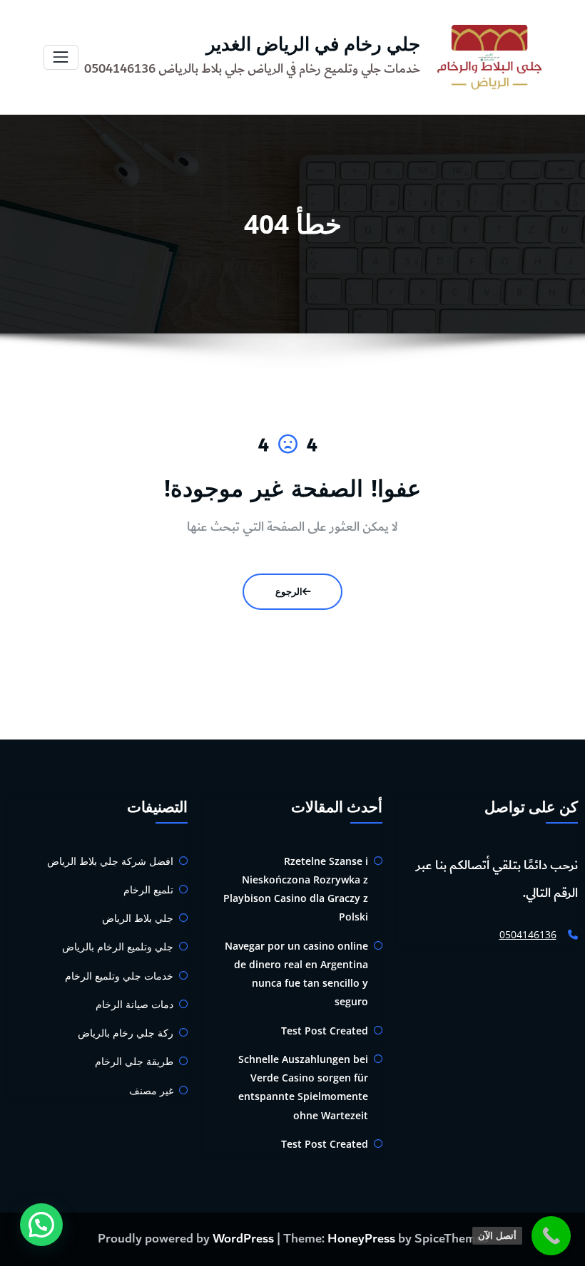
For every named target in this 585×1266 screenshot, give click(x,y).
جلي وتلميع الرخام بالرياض (117, 946)
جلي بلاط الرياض (137, 918)
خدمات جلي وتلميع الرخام (119, 975)
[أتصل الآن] (551, 1235)
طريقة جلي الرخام (134, 1061)
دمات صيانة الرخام (134, 1004)
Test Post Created (324, 1030)
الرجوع (288, 591)
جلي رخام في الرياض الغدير (313, 43)
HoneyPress (361, 1239)
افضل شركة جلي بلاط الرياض (110, 861)
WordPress (243, 1239)
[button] (41, 1224)
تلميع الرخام (148, 889)
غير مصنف (151, 1090)
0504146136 (527, 934)
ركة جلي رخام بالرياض (125, 1032)
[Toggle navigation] (61, 57)
